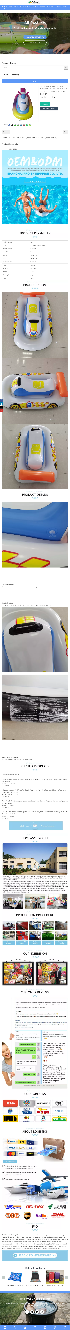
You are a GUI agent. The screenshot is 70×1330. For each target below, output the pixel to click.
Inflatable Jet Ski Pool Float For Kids (13, 137)
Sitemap (48, 1323)
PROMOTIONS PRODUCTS (35, 37)
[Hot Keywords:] (66, 68)
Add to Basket (50, 108)
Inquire (45, 104)
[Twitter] (1, 407)
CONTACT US (35, 42)
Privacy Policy (55, 1323)
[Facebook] (1, 400)
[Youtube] (1, 410)
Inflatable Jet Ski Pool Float (35, 137)
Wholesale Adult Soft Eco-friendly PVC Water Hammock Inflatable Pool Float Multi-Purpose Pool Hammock (35, 1285)
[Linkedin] (1, 403)
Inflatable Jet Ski (51, 137)
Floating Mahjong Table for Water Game (15, 1285)
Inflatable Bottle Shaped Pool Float (55, 1285)
